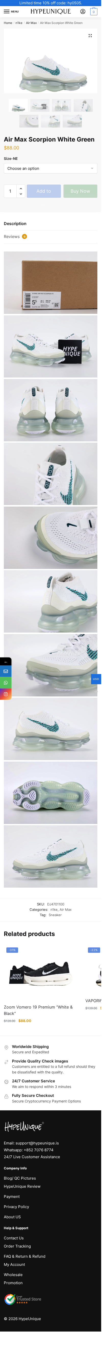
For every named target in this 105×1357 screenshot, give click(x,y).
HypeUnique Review (22, 1186)
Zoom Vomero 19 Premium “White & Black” (38, 1010)
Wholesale (13, 1274)
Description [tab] (15, 223)
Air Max (31, 23)
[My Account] (83, 11)
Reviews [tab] (14, 236)
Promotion (13, 1282)
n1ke (19, 23)
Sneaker (55, 915)
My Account (14, 1264)
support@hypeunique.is (37, 1143)
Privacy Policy (16, 1206)
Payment (12, 1196)
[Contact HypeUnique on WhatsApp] (5, 682)
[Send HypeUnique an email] (5, 671)
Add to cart (43, 193)
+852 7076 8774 (39, 1150)
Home (8, 23)
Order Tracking (17, 1246)
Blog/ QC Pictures (20, 1178)
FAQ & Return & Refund (24, 1256)
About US (12, 1216)
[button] (90, 35)
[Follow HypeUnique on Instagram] (5, 694)
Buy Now (80, 191)
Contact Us (14, 1238)
